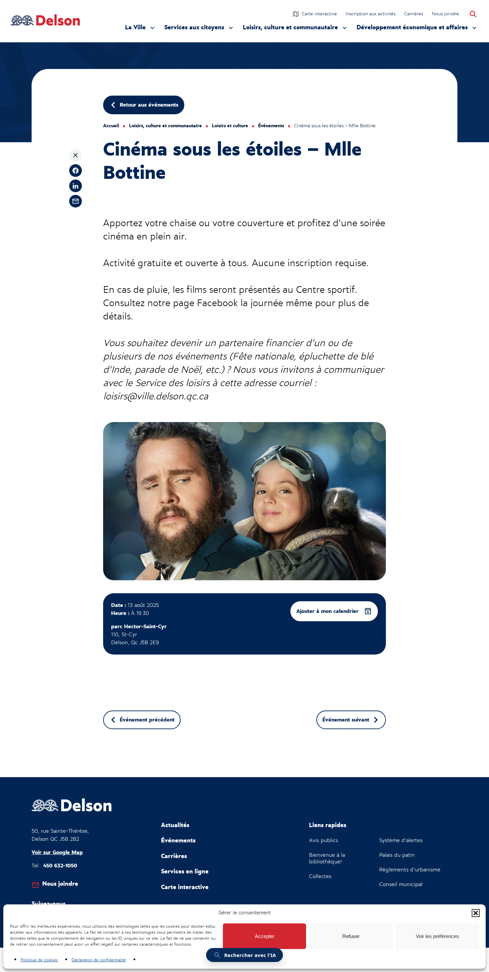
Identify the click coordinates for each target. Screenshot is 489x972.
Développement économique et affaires (412, 29)
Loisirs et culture (230, 126)
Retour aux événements (149, 105)
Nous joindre (445, 13)
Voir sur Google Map (57, 852)
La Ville (140, 29)
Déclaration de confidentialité (99, 960)
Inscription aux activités (371, 14)
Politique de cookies (39, 960)
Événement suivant (345, 720)
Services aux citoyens (194, 29)
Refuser (351, 936)
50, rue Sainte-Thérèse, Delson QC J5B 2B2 (60, 835)
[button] (475, 913)
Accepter (264, 936)
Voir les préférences (437, 936)
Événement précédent (147, 720)
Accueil (111, 126)
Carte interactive (319, 13)
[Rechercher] (473, 14)
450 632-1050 (60, 865)
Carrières (413, 13)
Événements (271, 126)
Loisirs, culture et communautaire (290, 29)
